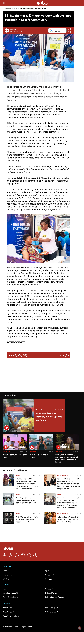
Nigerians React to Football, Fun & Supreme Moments (48, 416)
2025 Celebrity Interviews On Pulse (15, 456)
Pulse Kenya (7, 612)
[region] (42, 449)
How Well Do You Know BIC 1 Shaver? (40, 456)
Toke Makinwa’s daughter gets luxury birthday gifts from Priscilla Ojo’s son (68, 519)
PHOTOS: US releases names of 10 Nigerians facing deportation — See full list (27, 519)
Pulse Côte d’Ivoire (10, 616)
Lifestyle (8, 8)
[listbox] (42, 449)
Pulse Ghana (7, 608)
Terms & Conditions (10, 597)
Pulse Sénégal (50, 608)
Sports (47, 571)
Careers (48, 575)
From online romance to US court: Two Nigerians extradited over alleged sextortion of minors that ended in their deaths (68, 503)
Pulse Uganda (50, 612)
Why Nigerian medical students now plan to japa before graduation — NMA (27, 500)
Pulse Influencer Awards (54, 597)
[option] (15, 449)
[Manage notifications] (79, 628)
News (18, 475)
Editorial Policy (51, 593)
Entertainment (62, 475)
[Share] (70, 30)
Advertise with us (9, 593)
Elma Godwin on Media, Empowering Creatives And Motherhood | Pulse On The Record (66, 458)
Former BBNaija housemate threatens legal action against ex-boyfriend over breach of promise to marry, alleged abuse (68, 484)
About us (6, 589)
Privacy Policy (50, 589)
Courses (48, 579)
